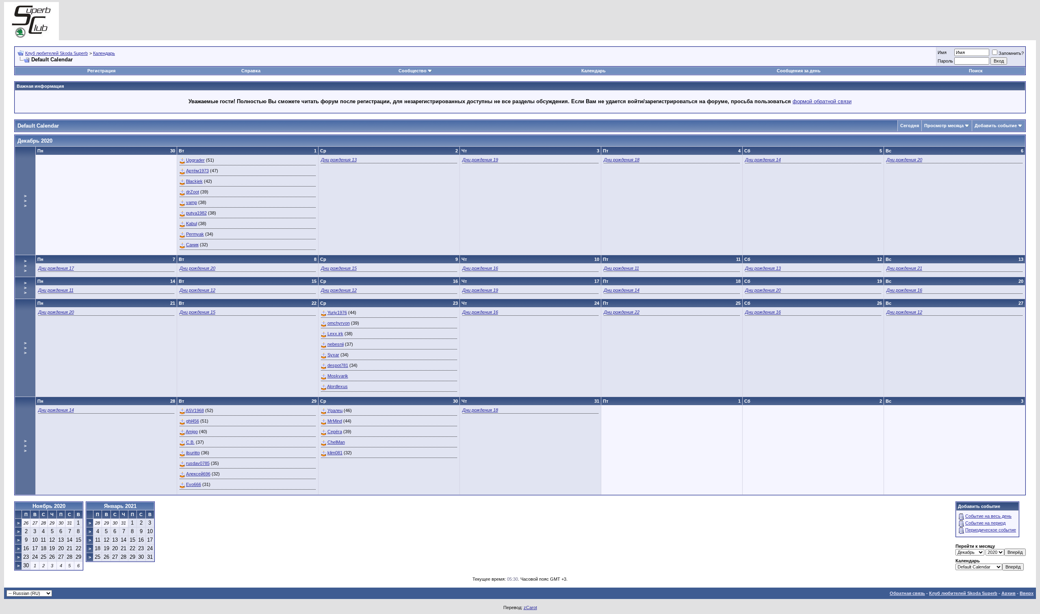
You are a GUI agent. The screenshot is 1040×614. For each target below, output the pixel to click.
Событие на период (985, 523)
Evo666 (193, 484)
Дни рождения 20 (904, 159)
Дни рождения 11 (621, 268)
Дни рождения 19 (480, 159)
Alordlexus (337, 386)
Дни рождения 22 (621, 312)
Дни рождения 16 (480, 268)
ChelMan (336, 442)
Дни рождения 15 (339, 268)
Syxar (333, 354)
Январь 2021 (120, 506)
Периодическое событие (990, 529)
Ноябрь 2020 (48, 506)
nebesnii (335, 344)
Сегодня (909, 125)
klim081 (334, 452)
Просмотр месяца (944, 125)
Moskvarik (337, 375)
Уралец (334, 410)
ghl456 (192, 421)
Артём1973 (197, 170)
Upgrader (195, 160)
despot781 (337, 365)
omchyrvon (338, 323)
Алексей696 (198, 473)
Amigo (192, 431)
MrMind (334, 421)
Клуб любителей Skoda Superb (56, 53)
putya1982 (196, 212)
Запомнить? (1011, 53)
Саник (192, 244)
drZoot (192, 191)
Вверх (1027, 593)
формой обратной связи (822, 101)
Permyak (195, 234)
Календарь (104, 53)
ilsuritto (193, 452)
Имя (942, 52)
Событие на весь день (988, 516)
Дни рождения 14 (763, 159)
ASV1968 (195, 410)
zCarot (530, 607)
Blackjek (194, 181)
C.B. (190, 442)
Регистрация (101, 70)
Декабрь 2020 (34, 141)
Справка (250, 70)
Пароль (945, 61)
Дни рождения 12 (197, 290)
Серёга (334, 431)
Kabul (191, 223)
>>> (25, 200)
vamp (191, 202)
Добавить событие (996, 125)
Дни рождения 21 (904, 268)
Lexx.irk (335, 333)
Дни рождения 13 (339, 159)
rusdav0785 (198, 463)
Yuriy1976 (337, 312)
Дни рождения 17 (56, 268)
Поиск (976, 70)
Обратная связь (907, 593)
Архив (1008, 593)
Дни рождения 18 (621, 159)
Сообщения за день (799, 70)
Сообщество (413, 70)
